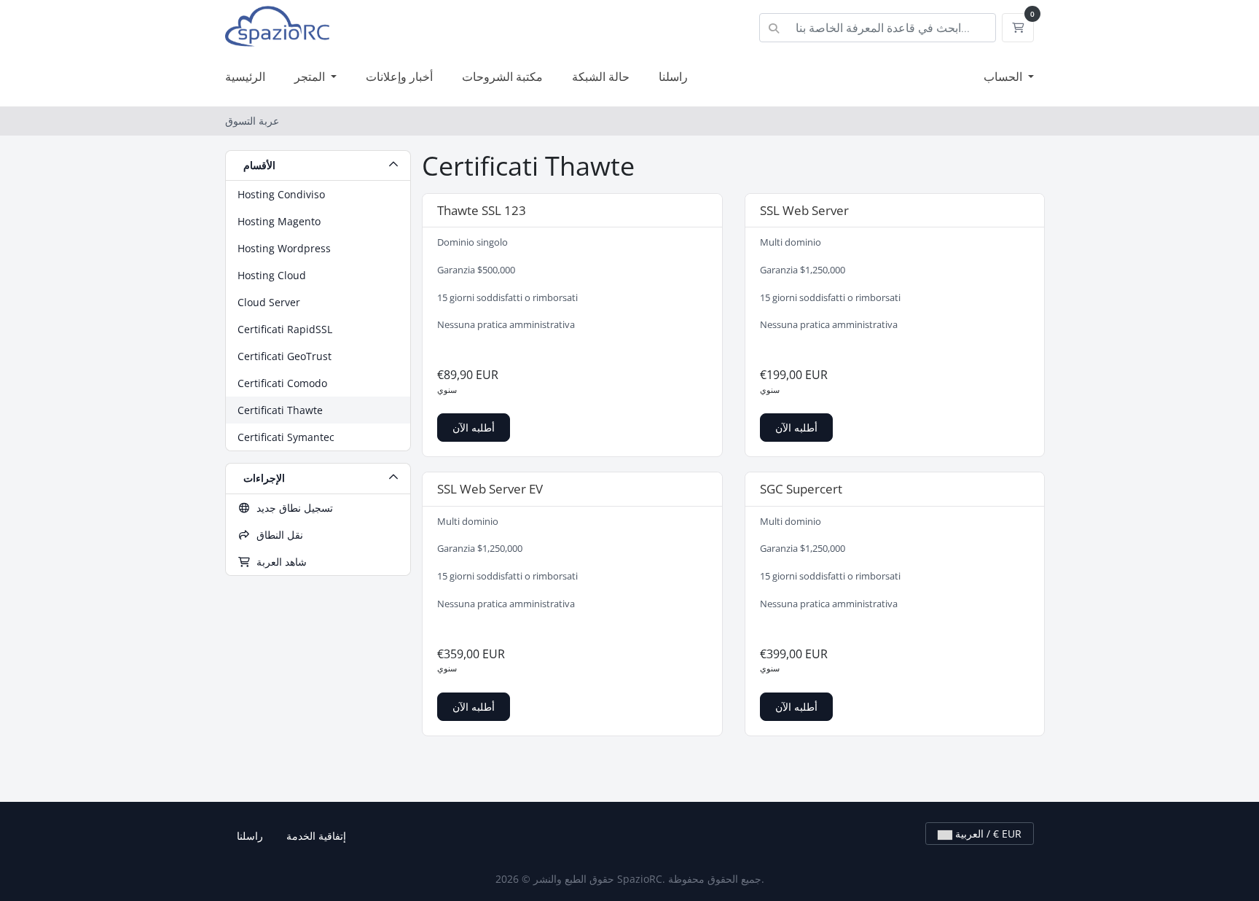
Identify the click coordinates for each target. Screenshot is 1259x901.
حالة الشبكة (601, 77)
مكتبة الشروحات (502, 77)
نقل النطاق (277, 535)
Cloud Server (269, 302)
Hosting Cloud (272, 275)
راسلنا (673, 77)
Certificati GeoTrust (285, 356)
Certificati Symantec (286, 437)
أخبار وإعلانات (399, 77)
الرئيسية (245, 77)
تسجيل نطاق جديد (292, 508)
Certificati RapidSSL (285, 329)
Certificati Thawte (280, 410)
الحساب (1004, 77)
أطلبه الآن (473, 427)
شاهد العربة (279, 562)
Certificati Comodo (282, 383)
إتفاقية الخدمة (316, 836)
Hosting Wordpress (284, 248)
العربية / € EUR (986, 833)
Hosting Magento (279, 221)
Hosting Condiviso (281, 194)
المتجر (311, 77)
